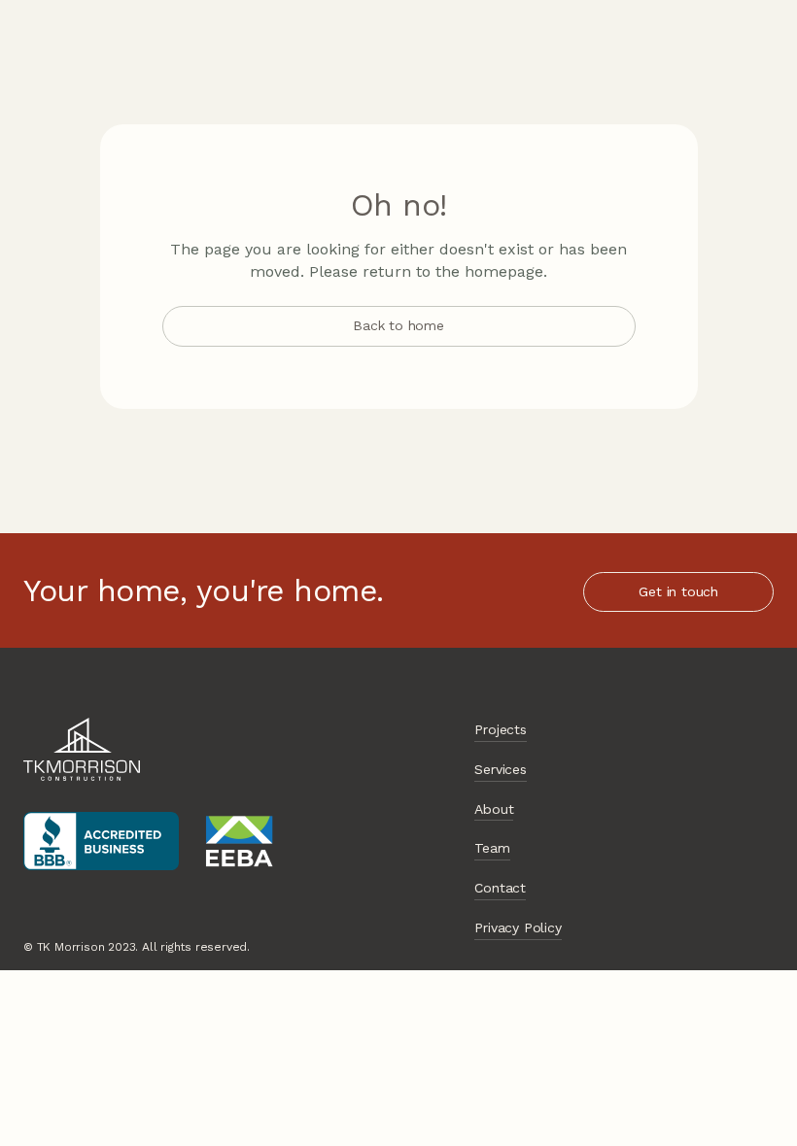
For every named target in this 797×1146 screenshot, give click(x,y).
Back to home (398, 325)
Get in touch (678, 591)
